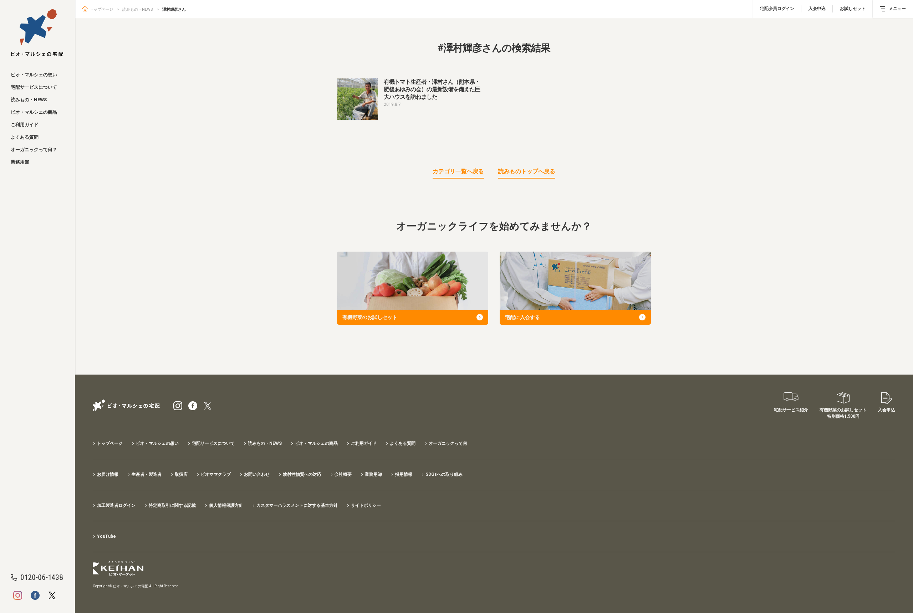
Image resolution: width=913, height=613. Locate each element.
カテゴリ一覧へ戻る (458, 171)
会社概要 (343, 474)
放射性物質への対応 (302, 474)
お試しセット (853, 8)
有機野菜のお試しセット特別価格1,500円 (843, 413)
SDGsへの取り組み (444, 474)
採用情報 (403, 474)
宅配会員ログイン (777, 8)
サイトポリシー (366, 505)
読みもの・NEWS (29, 99)
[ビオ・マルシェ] (37, 33)
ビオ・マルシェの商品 (34, 112)
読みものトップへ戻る (526, 171)
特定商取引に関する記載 (172, 505)
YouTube (106, 536)
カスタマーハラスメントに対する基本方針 (297, 505)
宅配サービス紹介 (791, 409)
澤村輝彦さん (174, 9)
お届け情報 (107, 474)
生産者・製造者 (147, 474)
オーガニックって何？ (34, 149)
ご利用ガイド (25, 124)
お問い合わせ (257, 474)
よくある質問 (25, 137)
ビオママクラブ (216, 474)
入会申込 (817, 8)
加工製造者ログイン (116, 505)
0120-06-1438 (42, 577)
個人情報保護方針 (226, 505)
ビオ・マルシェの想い (34, 74)
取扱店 (181, 474)
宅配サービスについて (34, 87)
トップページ (101, 9)
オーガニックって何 (448, 443)
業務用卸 (20, 162)
